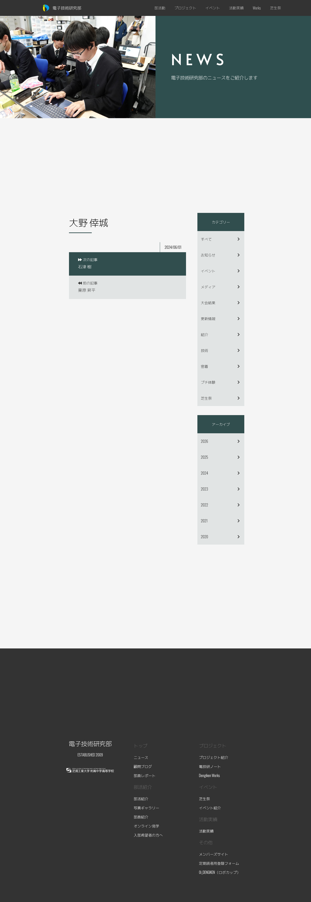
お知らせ (208, 255)
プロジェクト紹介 (213, 757)
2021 (204, 520)
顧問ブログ (143, 766)
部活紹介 (141, 798)
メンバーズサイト (213, 854)
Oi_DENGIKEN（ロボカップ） (219, 872)
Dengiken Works (209, 775)
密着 (204, 366)
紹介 (204, 334)
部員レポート (145, 775)
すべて (206, 239)
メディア (208, 286)
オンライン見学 (146, 826)
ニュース (141, 757)
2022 (204, 505)
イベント (208, 271)
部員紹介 (141, 817)
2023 (204, 489)
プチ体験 (208, 382)
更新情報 (208, 318)
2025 (204, 457)
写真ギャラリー (146, 807)
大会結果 (208, 302)
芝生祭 (206, 398)
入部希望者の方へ (148, 835)
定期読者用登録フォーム (219, 863)
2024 (204, 473)
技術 (204, 350)
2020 (204, 536)
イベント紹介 (210, 807)
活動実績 (206, 831)
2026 (204, 441)
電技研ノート (210, 766)
